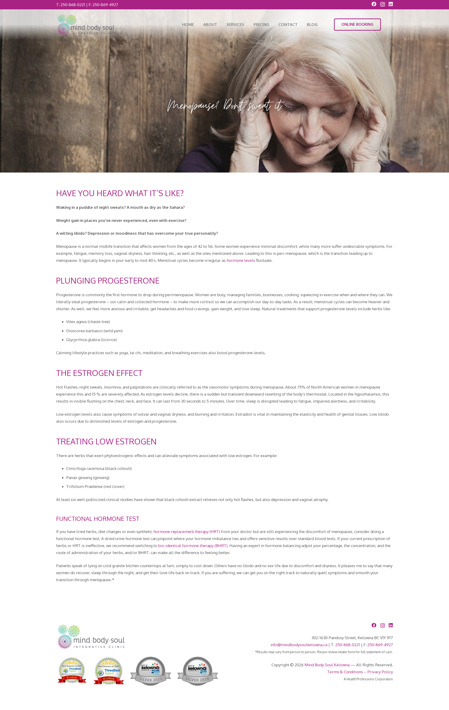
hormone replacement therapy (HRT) (186, 531)
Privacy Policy (380, 671)
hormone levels (241, 260)
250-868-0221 (73, 4)
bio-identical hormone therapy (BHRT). (193, 545)
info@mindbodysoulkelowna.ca (299, 644)
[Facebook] (374, 4)
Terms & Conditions (345, 671)
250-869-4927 (105, 4)
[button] (246, 24)
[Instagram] (382, 4)
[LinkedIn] (391, 4)
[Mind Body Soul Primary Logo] (86, 24)
